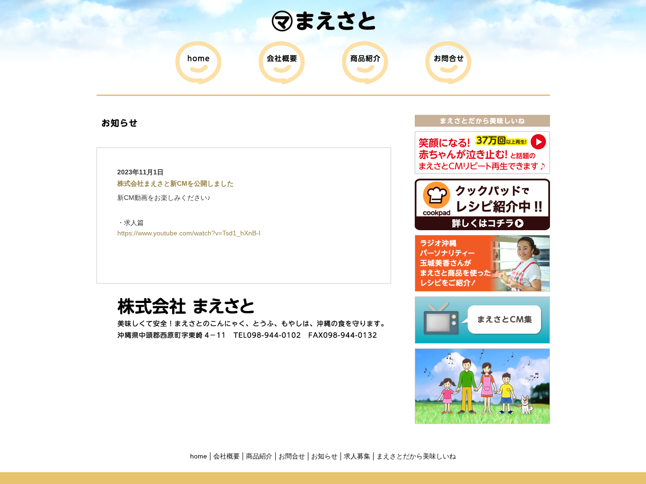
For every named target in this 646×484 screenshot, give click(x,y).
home (198, 456)
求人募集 (357, 456)
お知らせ (324, 456)
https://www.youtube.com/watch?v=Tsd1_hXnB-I (189, 233)
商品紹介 (259, 456)
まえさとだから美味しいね (416, 456)
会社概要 (226, 456)
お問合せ (292, 456)
